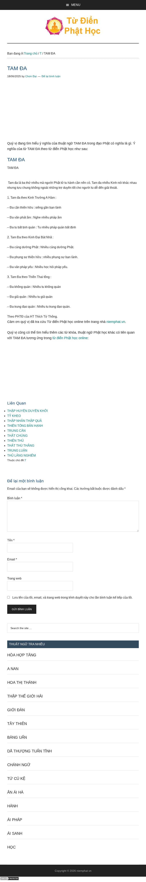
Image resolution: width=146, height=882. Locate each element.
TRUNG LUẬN (17, 450)
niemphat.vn (115, 322)
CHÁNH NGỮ (18, 765)
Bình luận (14, 498)
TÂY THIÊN (17, 723)
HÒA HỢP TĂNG (21, 655)
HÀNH (12, 806)
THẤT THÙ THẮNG (20, 445)
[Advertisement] (73, 112)
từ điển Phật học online (70, 338)
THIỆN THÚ (15, 440)
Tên (10, 540)
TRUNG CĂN (16, 430)
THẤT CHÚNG (17, 435)
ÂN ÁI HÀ (15, 792)
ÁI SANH (14, 833)
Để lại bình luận (51, 76)
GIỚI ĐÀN (16, 710)
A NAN (12, 669)
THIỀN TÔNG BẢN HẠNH (25, 425)
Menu (75, 4)
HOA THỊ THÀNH (21, 682)
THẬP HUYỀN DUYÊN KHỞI (27, 411)
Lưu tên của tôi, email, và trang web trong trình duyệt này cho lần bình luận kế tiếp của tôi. (72, 597)
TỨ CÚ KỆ (16, 778)
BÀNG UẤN (17, 737)
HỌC (11, 847)
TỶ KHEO (14, 415)
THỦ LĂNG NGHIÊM (21, 455)
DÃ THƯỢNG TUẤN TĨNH (29, 751)
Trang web (14, 578)
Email (12, 559)
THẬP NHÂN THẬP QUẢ (24, 420)
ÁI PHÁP (14, 820)
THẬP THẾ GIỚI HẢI (25, 696)
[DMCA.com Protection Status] (9, 879)
